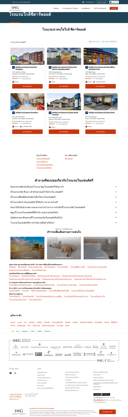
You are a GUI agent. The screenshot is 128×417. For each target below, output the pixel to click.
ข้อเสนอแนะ (96, 389)
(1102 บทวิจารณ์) (27, 123)
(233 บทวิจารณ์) (99, 123)
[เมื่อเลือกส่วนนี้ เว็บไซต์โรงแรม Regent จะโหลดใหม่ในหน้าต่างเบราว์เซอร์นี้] (25, 346)
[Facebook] (11, 373)
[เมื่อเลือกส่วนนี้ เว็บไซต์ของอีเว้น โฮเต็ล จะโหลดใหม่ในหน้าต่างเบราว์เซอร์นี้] (28, 354)
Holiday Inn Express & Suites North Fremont (65, 113)
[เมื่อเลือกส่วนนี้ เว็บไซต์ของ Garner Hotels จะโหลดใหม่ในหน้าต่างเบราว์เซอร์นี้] (58, 354)
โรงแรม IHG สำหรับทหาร (72, 377)
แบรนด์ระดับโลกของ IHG (44, 377)
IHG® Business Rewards (72, 372)
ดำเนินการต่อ (107, 412)
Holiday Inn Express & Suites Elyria (102, 112)
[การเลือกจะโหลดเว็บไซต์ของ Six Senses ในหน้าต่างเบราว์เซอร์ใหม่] (15, 346)
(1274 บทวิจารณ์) (63, 124)
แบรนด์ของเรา (86, 8)
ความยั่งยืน (68, 380)
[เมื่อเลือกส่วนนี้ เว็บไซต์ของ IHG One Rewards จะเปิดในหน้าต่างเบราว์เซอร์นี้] (106, 360)
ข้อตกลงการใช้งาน (98, 377)
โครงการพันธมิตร (42, 383)
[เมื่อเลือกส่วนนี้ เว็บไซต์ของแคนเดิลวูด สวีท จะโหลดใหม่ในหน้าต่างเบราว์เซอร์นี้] (111, 354)
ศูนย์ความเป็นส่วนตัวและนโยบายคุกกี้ (103, 380)
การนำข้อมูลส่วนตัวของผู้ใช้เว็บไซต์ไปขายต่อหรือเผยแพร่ (105, 383)
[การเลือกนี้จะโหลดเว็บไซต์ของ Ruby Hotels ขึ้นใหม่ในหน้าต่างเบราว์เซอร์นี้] (95, 346)
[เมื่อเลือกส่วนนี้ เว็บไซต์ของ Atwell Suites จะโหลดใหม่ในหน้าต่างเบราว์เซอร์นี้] (77, 354)
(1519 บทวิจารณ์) (27, 78)
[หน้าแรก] (12, 331)
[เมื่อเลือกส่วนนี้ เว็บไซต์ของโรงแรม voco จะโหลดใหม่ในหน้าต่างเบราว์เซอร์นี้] (87, 346)
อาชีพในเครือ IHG (42, 372)
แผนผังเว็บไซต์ (97, 386)
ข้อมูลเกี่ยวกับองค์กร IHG (71, 390)
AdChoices (96, 374)
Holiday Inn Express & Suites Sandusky (26, 68)
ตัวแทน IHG (40, 385)
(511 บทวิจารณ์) (99, 78)
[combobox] (94, 41)
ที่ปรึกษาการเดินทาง (70, 374)
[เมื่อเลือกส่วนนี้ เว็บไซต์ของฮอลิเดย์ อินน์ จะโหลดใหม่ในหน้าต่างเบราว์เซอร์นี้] (48, 354)
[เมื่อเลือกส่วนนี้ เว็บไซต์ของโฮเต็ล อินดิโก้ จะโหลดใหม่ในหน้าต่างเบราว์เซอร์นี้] (78, 346)
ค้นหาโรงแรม (41, 375)
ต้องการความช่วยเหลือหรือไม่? (22, 2)
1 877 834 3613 (30, 396)
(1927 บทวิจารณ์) (63, 78)
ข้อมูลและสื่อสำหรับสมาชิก (72, 387)
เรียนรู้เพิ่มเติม (98, 400)
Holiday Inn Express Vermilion (26, 112)
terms (90, 412)
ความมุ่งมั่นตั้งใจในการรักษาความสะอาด (76, 382)
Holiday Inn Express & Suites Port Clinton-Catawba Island (64, 68)
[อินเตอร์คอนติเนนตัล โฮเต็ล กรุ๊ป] (15, 8)
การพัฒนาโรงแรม (42, 380)
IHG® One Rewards (100, 8)
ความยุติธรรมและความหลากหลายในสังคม (76, 385)
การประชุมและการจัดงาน (70, 8)
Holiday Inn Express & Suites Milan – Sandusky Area (102, 68)
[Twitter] (15, 373)
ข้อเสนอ (56, 8)
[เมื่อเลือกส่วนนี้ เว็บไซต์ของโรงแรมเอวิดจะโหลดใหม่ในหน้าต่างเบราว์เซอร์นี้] (68, 354)
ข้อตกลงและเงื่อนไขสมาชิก (100, 372)
